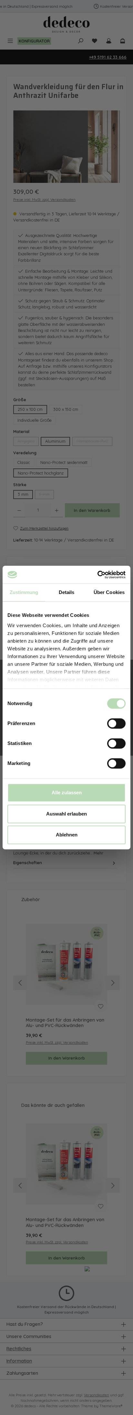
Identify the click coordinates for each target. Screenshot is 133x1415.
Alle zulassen (67, 792)
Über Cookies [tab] (109, 592)
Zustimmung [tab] (24, 592)
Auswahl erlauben (66, 813)
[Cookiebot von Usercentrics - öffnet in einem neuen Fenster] (97, 575)
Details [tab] (67, 592)
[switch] (116, 723)
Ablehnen (66, 834)
